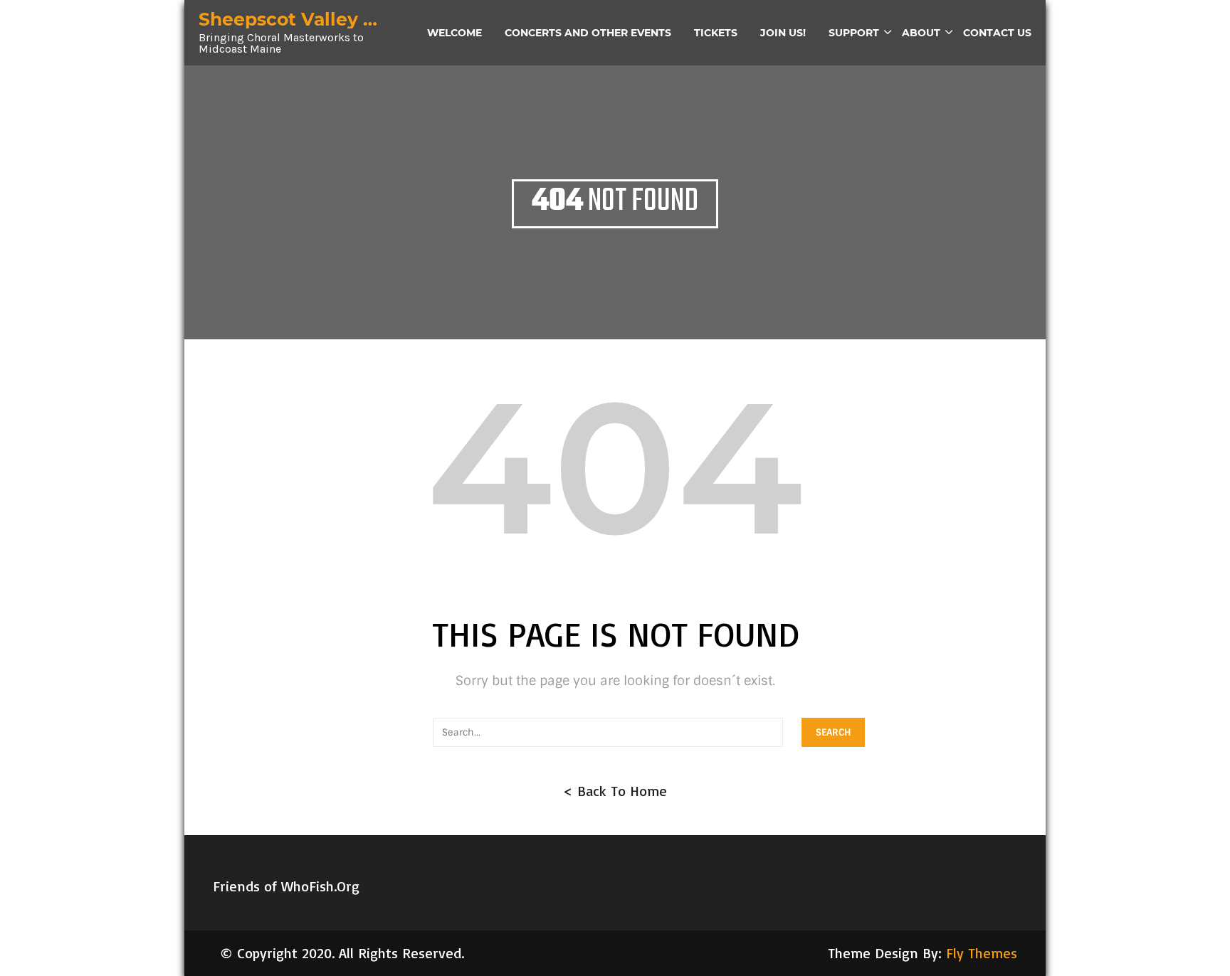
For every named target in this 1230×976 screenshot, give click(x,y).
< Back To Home (615, 791)
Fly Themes (981, 953)
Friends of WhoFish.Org (286, 886)
